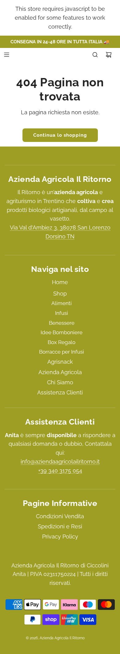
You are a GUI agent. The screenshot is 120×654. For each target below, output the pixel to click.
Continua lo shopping (60, 135)
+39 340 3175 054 (60, 470)
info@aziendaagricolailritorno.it (60, 461)
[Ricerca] (95, 54)
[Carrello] (108, 54)
